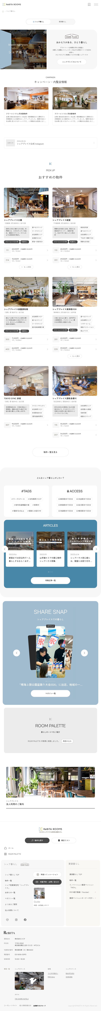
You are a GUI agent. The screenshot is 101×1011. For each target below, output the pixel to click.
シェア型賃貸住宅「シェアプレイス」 (17, 886)
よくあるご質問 (11, 904)
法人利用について (12, 910)
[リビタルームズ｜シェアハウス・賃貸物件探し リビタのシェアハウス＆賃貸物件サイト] (50, 830)
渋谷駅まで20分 (84, 499)
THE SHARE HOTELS (22, 999)
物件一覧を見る (50, 452)
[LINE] (7, 919)
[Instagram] (16, 919)
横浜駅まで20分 (84, 511)
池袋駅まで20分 (66, 511)
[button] (25, 215)
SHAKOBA (69, 977)
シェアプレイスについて (71, 62)
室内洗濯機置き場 (22, 505)
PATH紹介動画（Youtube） (79, 892)
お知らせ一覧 (10, 892)
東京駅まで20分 (66, 499)
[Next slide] (46, 203)
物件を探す (39, 840)
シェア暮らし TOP (12, 875)
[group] (26, 106)
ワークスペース (19, 499)
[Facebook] (25, 919)
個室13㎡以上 (19, 511)
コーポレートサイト (10, 1005)
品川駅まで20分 (84, 505)
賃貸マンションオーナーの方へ (81, 898)
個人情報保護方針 (25, 1005)
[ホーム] (3, 11)
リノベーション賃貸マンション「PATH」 (81, 886)
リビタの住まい (53, 973)
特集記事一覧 (50, 580)
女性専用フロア (35, 499)
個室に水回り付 (35, 511)
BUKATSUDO (70, 973)
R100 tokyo (51, 977)
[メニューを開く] (96, 4)
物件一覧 (8, 880)
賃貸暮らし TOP (75, 874)
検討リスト (65, 840)
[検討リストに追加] (45, 214)
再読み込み (67, 741)
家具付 (36, 505)
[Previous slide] (7, 203)
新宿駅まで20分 (66, 505)
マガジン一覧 (50, 693)
